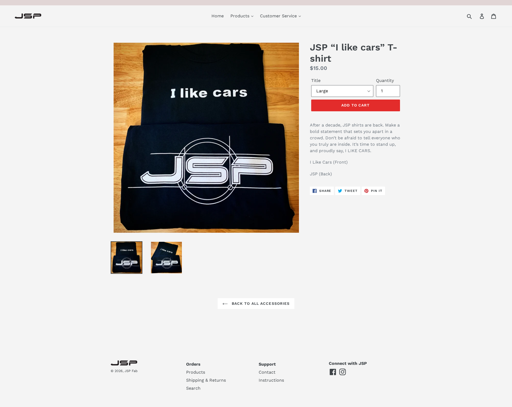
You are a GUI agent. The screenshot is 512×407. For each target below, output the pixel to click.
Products (240, 15)
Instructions (271, 380)
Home (217, 15)
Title (316, 80)
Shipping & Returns (206, 380)
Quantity (385, 80)
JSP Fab (131, 371)
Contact (267, 372)
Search (193, 388)
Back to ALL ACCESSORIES (260, 303)
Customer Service (279, 15)
